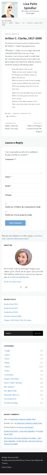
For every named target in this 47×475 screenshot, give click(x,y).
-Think (6, 363)
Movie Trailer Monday (13, 383)
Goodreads (14, 277)
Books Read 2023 (11, 308)
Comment (10, 159)
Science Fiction (25, 113)
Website (8, 195)
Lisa (17, 34)
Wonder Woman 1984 (12, 316)
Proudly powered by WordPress (13, 460)
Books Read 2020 (11, 312)
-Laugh (7, 351)
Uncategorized (10, 399)
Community (9, 375)
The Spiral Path (10, 391)
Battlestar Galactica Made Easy (23, 419)
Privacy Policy (6, 467)
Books (17, 113)
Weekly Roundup (11, 403)
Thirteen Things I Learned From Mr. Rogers (34, 129)
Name (8, 177)
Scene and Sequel (26, 427)
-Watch (7, 367)
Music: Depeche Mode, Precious (11, 127)
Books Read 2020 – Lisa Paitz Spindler (19, 431)
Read (12, 282)
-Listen (7, 355)
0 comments (12, 116)
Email (8, 186)
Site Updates (9, 387)
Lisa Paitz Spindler (30, 6)
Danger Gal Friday (11, 379)
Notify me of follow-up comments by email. (23, 207)
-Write (6, 371)
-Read (9, 113)
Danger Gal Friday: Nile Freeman (17, 320)
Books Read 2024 (11, 304)
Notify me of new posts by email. (18, 215)
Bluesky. (26, 277)
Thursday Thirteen (11, 395)
